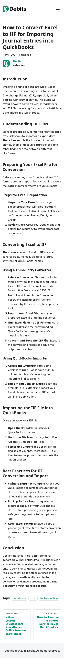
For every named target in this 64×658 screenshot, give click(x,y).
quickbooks (19, 598)
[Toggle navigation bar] (57, 9)
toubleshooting (49, 598)
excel (33, 598)
